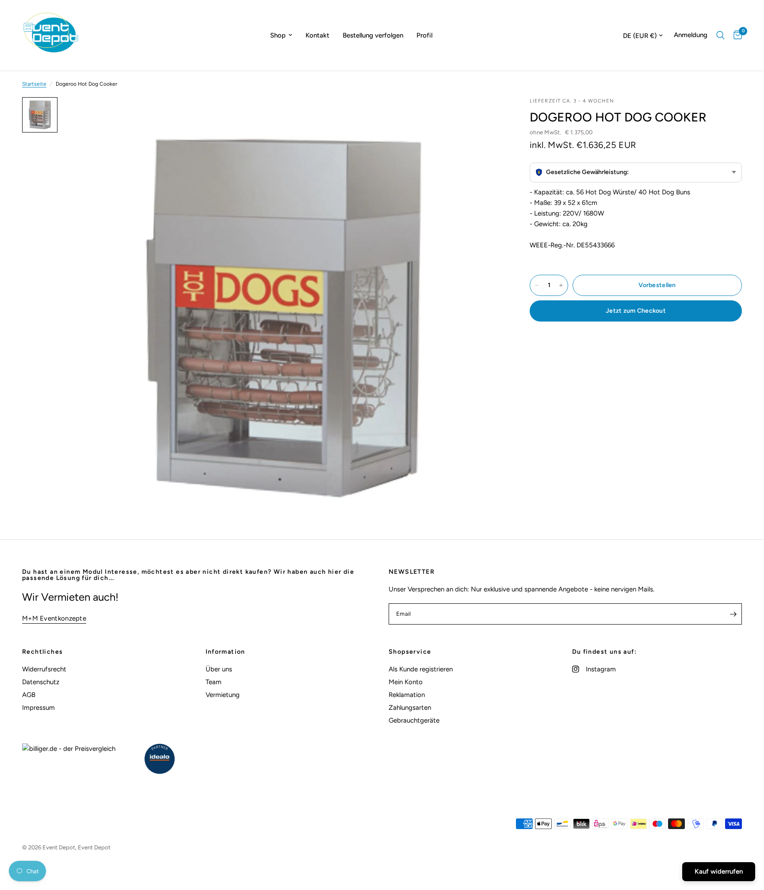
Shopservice (410, 652)
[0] (735, 35)
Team (214, 682)
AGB (28, 695)
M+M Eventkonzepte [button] (54, 618)
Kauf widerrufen (719, 871)
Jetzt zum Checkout (636, 310)
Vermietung (223, 695)
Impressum (38, 708)
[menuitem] (281, 35)
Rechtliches (42, 652)
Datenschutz (40, 682)
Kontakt (317, 35)
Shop (278, 35)
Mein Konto (406, 682)
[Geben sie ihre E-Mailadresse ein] (733, 614)
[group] (636, 172)
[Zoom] (484, 115)
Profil (424, 35)
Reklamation (407, 695)
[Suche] (720, 35)
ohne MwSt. (561, 132)
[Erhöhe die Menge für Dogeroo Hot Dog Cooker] (561, 285)
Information (225, 652)
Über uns (219, 669)
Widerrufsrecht (44, 669)
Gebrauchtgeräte (414, 720)
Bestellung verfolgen (373, 35)
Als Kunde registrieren (421, 669)
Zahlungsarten (410, 708)
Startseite (34, 84)
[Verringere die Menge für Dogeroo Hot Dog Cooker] (536, 285)
